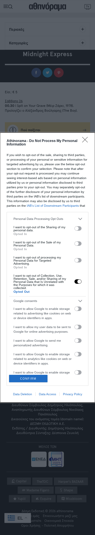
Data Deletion (22, 394)
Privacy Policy (72, 394)
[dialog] (47, 267)
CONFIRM (28, 378)
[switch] (78, 228)
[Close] (86, 141)
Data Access (47, 394)
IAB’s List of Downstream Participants (53, 205)
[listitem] (47, 219)
